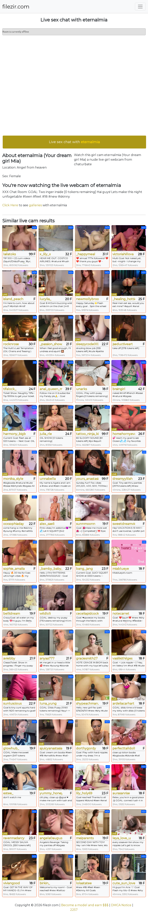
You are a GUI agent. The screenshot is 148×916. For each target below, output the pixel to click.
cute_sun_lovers (124, 883)
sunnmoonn (85, 524)
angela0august (51, 838)
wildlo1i (45, 613)
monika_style (13, 479)
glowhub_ (11, 748)
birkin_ (45, 883)
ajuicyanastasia (51, 748)
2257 (74, 910)
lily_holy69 (84, 793)
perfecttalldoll (124, 748)
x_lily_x (45, 254)
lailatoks (9, 254)
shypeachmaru (87, 703)
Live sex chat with (74, 142)
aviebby (9, 658)
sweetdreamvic (124, 524)
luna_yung (48, 703)
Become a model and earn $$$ (84, 905)
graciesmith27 (87, 658)
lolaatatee (84, 883)
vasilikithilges (122, 658)
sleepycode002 (87, 344)
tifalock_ (9, 389)
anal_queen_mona (51, 389)
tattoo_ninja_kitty (87, 434)
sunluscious (12, 703)
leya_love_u (122, 838)
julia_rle (46, 434)
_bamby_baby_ (51, 568)
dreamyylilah (123, 479)
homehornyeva (124, 434)
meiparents (85, 838)
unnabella (48, 479)
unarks (81, 389)
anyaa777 (47, 658)
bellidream (11, 613)
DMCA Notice (121, 905)
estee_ (8, 793)
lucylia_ (45, 299)
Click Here (10, 205)
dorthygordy (86, 748)
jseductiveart (123, 344)
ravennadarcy (13, 838)
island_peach (13, 299)
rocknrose (11, 344)
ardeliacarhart (123, 703)
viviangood (11, 883)
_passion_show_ (51, 344)
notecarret (121, 613)
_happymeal (85, 254)
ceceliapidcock (87, 613)
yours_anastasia (87, 479)
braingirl (119, 389)
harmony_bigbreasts (14, 434)
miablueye (121, 568)
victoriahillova (123, 254)
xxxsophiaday (13, 524)
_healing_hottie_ (124, 299)
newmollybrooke (87, 299)
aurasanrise (121, 793)
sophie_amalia (14, 568)
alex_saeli (47, 524)
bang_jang (84, 568)
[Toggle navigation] (140, 6)
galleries (35, 205)
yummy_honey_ (51, 793)
